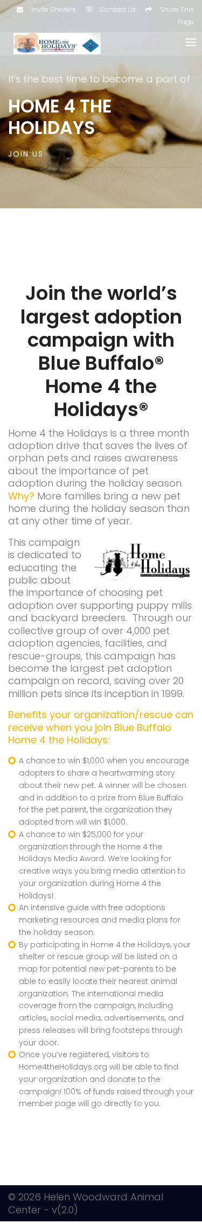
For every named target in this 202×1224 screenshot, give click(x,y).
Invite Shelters (54, 9)
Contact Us (118, 9)
